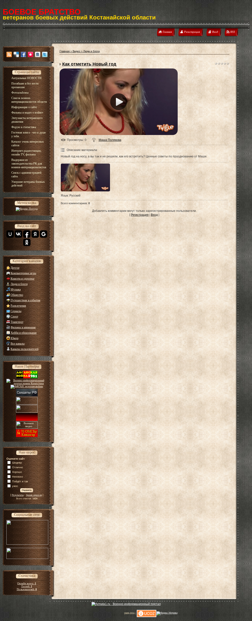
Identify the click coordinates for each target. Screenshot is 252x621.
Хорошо (17, 471)
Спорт (14, 316)
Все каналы (18, 343)
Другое (15, 267)
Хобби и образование (24, 333)
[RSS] (9, 54)
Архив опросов (34, 495)
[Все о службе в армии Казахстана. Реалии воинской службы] (26, 383)
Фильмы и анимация (23, 327)
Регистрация (140, 215)
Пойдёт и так (20, 481)
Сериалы (16, 311)
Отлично (17, 467)
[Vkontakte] (37, 54)
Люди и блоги (19, 284)
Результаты (18, 495)
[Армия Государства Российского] (26, 401)
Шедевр (17, 462)
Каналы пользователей (24, 349)
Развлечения (18, 305)
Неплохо (17, 476)
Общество (17, 295)
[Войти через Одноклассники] (27, 242)
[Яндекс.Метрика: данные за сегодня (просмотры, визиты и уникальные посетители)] (167, 613)
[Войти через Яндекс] (35, 234)
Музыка (16, 289)
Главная (65, 51)
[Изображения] (85, 177)
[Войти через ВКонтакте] (18, 234)
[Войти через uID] (10, 234)
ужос (15, 486)
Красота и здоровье (22, 278)
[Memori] (30, 54)
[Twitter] (44, 54)
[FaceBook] (23, 54)
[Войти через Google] (43, 234)
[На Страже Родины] (26, 409)
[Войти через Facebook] (27, 234)
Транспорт (17, 322)
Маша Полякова (110, 140)
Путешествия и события (25, 300)
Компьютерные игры (23, 273)
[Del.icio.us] (16, 54)
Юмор (14, 338)
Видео (76, 51)
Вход (154, 215)
